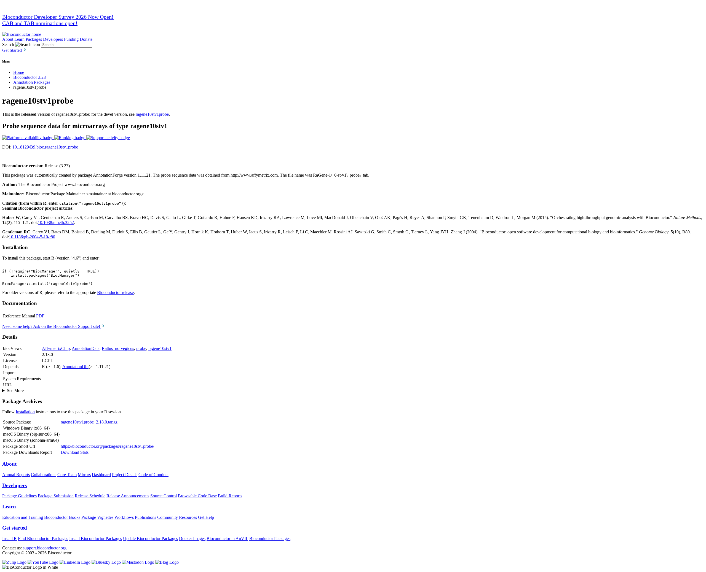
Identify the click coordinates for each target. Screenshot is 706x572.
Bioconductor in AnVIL (227, 538)
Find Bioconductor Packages (43, 538)
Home (18, 72)
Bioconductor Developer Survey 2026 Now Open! (58, 17)
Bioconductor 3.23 (29, 77)
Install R (9, 538)
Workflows (124, 517)
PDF (40, 316)
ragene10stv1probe (152, 114)
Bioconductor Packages (269, 538)
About (7, 39)
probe (141, 348)
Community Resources (177, 517)
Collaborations (43, 474)
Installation (25, 411)
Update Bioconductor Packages (150, 538)
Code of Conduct (153, 474)
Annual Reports (16, 474)
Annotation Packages (31, 82)
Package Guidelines (19, 495)
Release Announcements (127, 495)
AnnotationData (86, 348)
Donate (86, 39)
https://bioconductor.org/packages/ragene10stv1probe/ (107, 446)
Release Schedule (90, 495)
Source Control (163, 495)
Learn (19, 39)
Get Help (206, 517)
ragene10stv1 (160, 348)
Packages (34, 39)
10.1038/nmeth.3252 (56, 222)
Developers (53, 39)
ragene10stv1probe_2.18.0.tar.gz (89, 422)
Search (8, 44)
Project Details (124, 474)
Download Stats (75, 452)
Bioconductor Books (62, 517)
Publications (145, 517)
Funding (71, 39)
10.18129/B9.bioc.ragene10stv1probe (45, 147)
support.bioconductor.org (44, 548)
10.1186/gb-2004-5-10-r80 (32, 236)
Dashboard (101, 474)
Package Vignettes (97, 517)
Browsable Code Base (197, 495)
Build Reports (230, 495)
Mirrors (84, 474)
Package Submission (56, 495)
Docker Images (192, 538)
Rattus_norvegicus (118, 348)
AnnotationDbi (75, 366)
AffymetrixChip (56, 348)
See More (15, 390)
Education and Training (22, 517)
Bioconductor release (115, 292)
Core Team (67, 474)
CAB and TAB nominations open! (39, 23)
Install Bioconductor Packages (95, 538)
